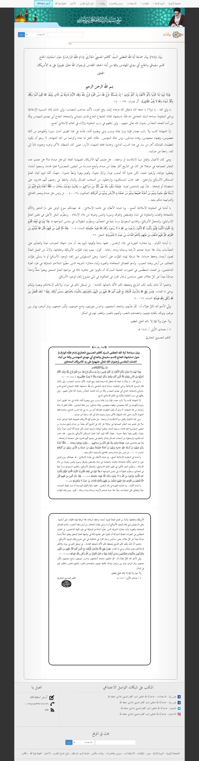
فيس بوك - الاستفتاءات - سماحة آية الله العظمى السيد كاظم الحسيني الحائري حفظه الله (143, 696)
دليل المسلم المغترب (87, 3)
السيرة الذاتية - (157, 753)
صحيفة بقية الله (60, 3)
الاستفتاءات (131, 3)
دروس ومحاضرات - (113, 753)
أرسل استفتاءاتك (43, 3)
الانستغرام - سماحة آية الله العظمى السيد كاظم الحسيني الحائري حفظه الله (148, 714)
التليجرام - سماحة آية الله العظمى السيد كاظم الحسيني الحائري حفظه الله (149, 708)
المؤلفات (145, 3)
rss (47, 710)
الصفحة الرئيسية (174, 3)
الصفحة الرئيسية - (172, 753)
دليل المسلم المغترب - (59, 753)
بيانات (102, 3)
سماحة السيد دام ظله (80, 753)
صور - (147, 753)
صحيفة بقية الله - (34, 753)
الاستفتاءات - (128, 753)
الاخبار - (46, 753)
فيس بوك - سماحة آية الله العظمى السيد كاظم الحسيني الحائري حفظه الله (148, 702)
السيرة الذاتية (159, 3)
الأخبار (73, 3)
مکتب (94, 753)
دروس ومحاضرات (116, 3)
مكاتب (24, 753)
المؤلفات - (139, 753)
